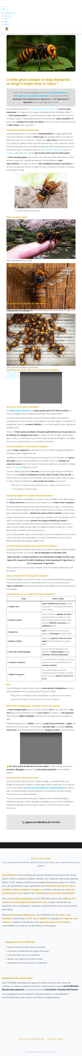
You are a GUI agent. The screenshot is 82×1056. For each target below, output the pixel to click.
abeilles (25, 153)
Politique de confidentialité (32, 1039)
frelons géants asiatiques (19, 410)
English (6, 21)
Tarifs (5, 19)
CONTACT (7, 24)
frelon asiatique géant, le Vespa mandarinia (42, 109)
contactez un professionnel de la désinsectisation (43, 787)
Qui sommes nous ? (9, 13)
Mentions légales (55, 1039)
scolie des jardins (16, 467)
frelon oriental (46, 364)
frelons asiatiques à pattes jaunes (52, 149)
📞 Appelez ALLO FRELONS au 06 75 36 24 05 (41, 822)
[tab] (8, 377)
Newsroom (7, 16)
